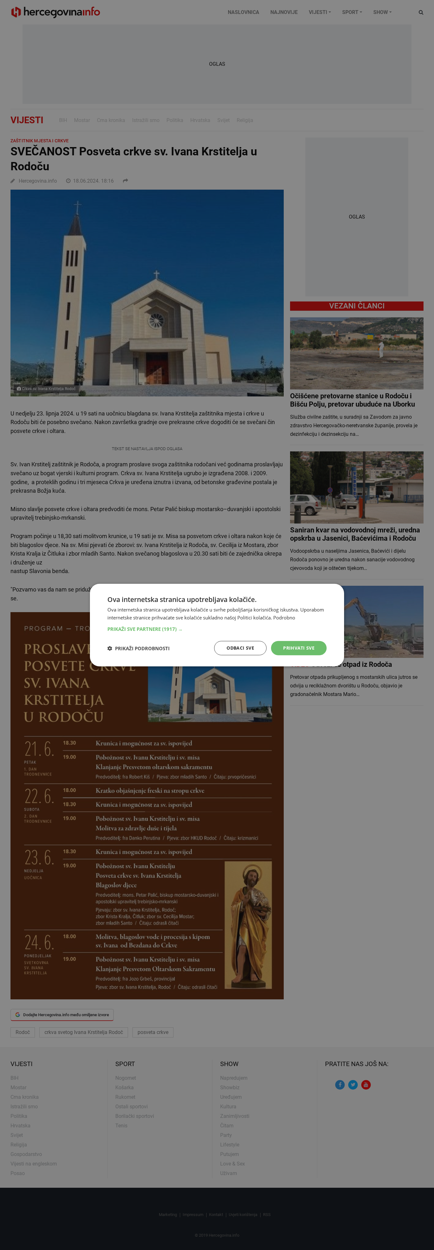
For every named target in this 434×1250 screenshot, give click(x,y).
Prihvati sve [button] (299, 648)
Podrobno (284, 617)
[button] (217, 629)
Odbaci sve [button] (240, 648)
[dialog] (217, 625)
